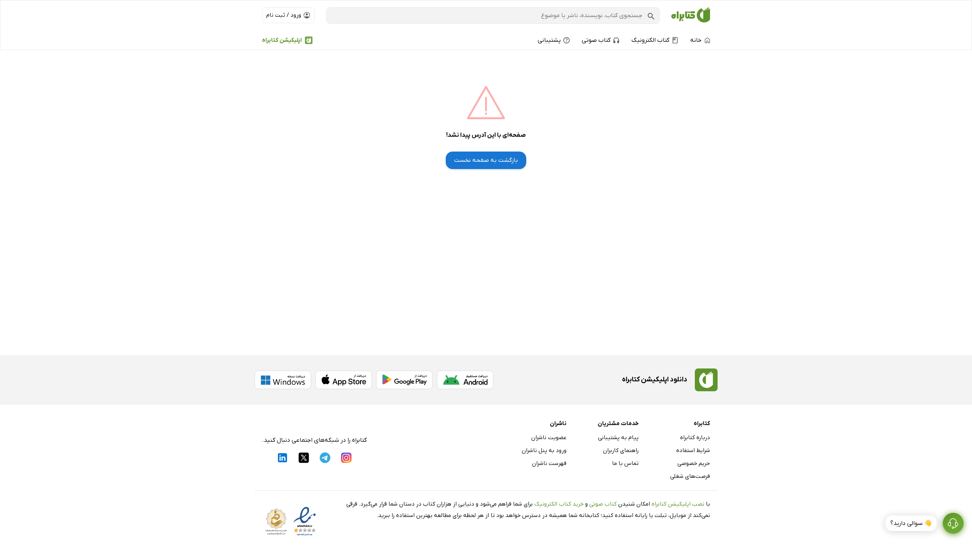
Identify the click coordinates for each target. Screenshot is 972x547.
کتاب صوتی (603, 504)
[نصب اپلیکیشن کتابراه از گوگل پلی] (404, 379)
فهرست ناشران (549, 463)
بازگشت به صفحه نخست (486, 160)
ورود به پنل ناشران (544, 450)
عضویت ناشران (548, 437)
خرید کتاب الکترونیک (559, 504)
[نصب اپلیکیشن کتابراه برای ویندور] (282, 379)
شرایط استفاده (693, 450)
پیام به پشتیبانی (618, 437)
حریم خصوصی (693, 463)
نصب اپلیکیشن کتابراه (678, 504)
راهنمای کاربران (621, 450)
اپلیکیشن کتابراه (282, 40)
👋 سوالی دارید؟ (911, 523)
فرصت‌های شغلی (690, 476)
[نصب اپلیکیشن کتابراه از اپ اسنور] (343, 379)
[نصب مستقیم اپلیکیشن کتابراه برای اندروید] (465, 379)
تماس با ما (625, 463)
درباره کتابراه (695, 437)
